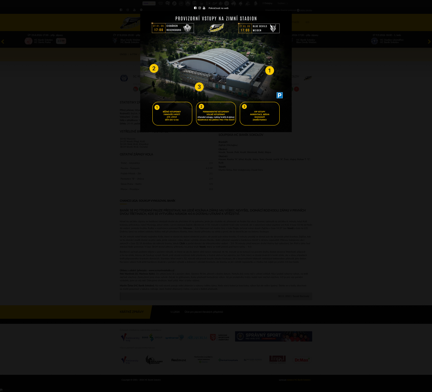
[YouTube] (204, 8)
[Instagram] (199, 8)
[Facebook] (195, 8)
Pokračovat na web (218, 8)
